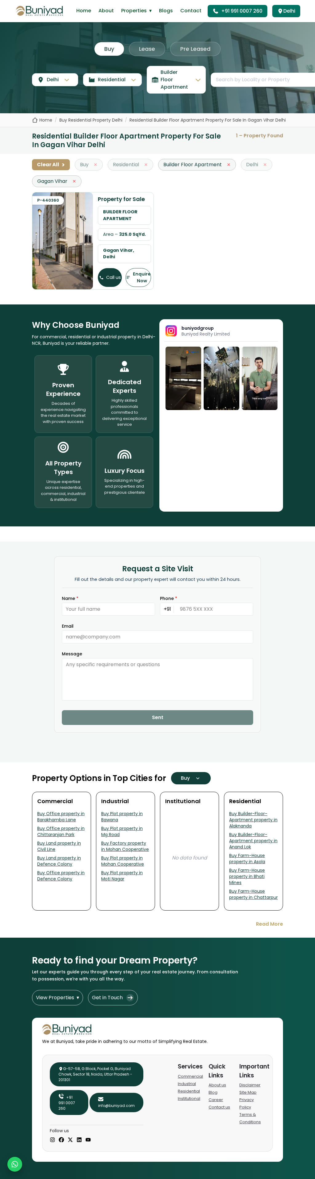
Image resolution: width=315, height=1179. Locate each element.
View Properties (57, 997)
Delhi (289, 10)
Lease (147, 49)
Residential (189, 1091)
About (106, 10)
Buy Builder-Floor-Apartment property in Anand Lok (253, 840)
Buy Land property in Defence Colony (59, 861)
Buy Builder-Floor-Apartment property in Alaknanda (253, 820)
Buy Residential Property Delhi (90, 120)
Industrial (187, 1084)
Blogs (166, 10)
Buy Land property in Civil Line (59, 846)
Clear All (51, 164)
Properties (136, 10)
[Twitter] (70, 1140)
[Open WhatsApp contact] (14, 1164)
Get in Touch (107, 997)
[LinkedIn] (79, 1140)
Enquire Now (142, 277)
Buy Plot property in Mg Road (122, 831)
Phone (168, 598)
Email (68, 626)
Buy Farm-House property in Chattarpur (253, 894)
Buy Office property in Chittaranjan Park (61, 831)
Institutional (189, 1098)
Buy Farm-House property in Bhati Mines (247, 876)
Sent (157, 717)
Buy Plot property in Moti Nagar (122, 876)
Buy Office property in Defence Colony (61, 876)
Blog (213, 1092)
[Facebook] (61, 1140)
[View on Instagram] (183, 378)
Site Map (248, 1092)
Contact (190, 10)
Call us (113, 277)
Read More (269, 924)
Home (83, 10)
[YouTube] (88, 1140)
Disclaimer (250, 1085)
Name (70, 598)
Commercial (190, 1076)
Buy (109, 49)
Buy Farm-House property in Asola (247, 858)
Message (72, 654)
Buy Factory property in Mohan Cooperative (125, 846)
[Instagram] (52, 1140)
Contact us (219, 1107)
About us (217, 1085)
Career (216, 1100)
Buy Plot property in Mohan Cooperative (122, 861)
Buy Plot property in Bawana (122, 817)
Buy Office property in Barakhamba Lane (61, 817)
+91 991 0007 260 (241, 10)
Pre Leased (195, 49)
